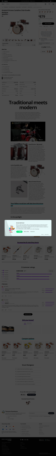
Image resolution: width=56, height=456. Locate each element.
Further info (32, 231)
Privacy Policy (47, 234)
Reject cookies (26, 231)
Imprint (42, 234)
